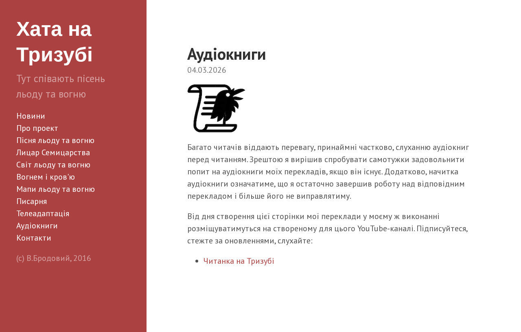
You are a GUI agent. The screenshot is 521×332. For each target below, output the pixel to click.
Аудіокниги (37, 225)
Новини (30, 116)
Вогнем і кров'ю (45, 176)
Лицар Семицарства (53, 152)
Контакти (33, 237)
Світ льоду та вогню (53, 164)
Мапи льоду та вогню (55, 189)
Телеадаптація (42, 213)
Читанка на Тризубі (239, 261)
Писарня (31, 201)
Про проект (37, 128)
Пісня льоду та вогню (55, 140)
